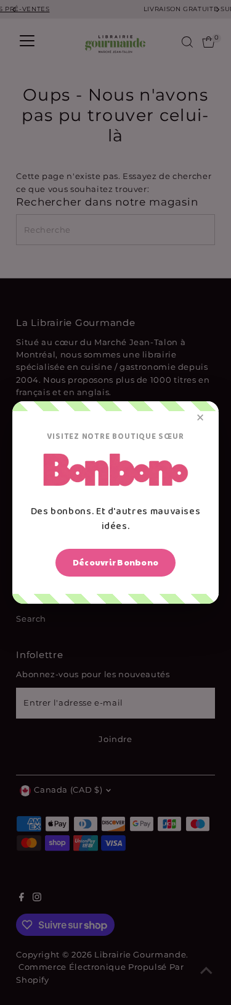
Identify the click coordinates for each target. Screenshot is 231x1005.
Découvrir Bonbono (115, 562)
